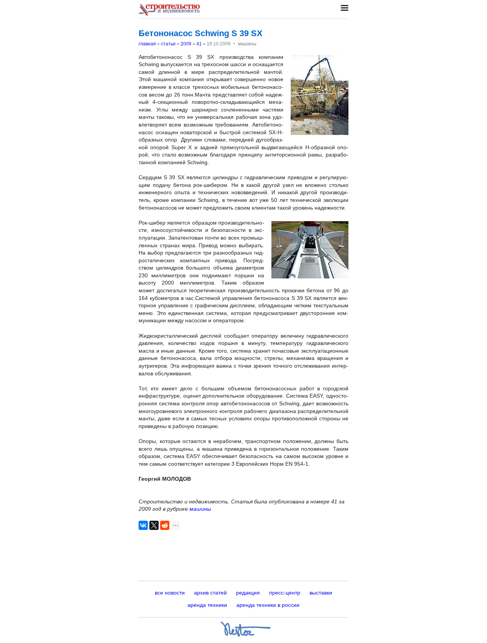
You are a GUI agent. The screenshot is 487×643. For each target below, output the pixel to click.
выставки (321, 593)
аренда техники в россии (268, 605)
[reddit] (164, 525)
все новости (170, 593)
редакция (248, 593)
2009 (186, 44)
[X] (154, 525)
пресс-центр (284, 593)
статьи (168, 44)
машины (200, 509)
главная (147, 44)
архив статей (210, 593)
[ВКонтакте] (143, 525)
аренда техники (207, 605)
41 (199, 44)
